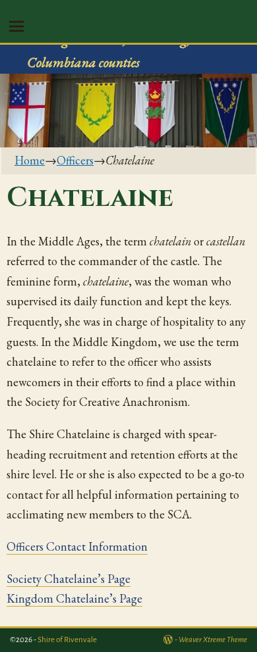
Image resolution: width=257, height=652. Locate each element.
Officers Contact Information (77, 546)
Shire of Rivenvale (67, 640)
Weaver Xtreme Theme (213, 640)
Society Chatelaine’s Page (68, 578)
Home (29, 160)
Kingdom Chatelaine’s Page (74, 598)
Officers (75, 160)
